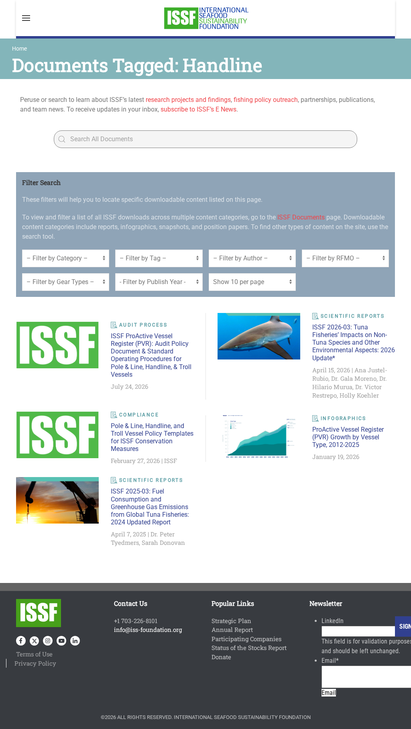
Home (19, 48)
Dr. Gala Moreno (353, 378)
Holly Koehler (359, 395)
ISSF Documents (301, 217)
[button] (26, 18)
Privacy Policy (35, 663)
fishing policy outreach (266, 100)
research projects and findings (188, 100)
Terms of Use (34, 654)
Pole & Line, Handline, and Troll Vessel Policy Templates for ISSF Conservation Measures (152, 437)
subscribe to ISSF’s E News (198, 109)
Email (330, 660)
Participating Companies (246, 639)
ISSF (170, 461)
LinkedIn (332, 621)
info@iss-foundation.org (148, 629)
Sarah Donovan (163, 542)
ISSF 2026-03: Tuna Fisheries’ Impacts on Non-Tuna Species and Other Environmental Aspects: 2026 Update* (353, 342)
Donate (221, 657)
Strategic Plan (231, 621)
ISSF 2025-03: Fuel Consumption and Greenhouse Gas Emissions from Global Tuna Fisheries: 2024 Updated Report (150, 506)
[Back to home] (205, 18)
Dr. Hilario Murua (349, 382)
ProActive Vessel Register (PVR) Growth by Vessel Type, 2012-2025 (348, 437)
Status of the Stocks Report (249, 648)
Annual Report (232, 629)
